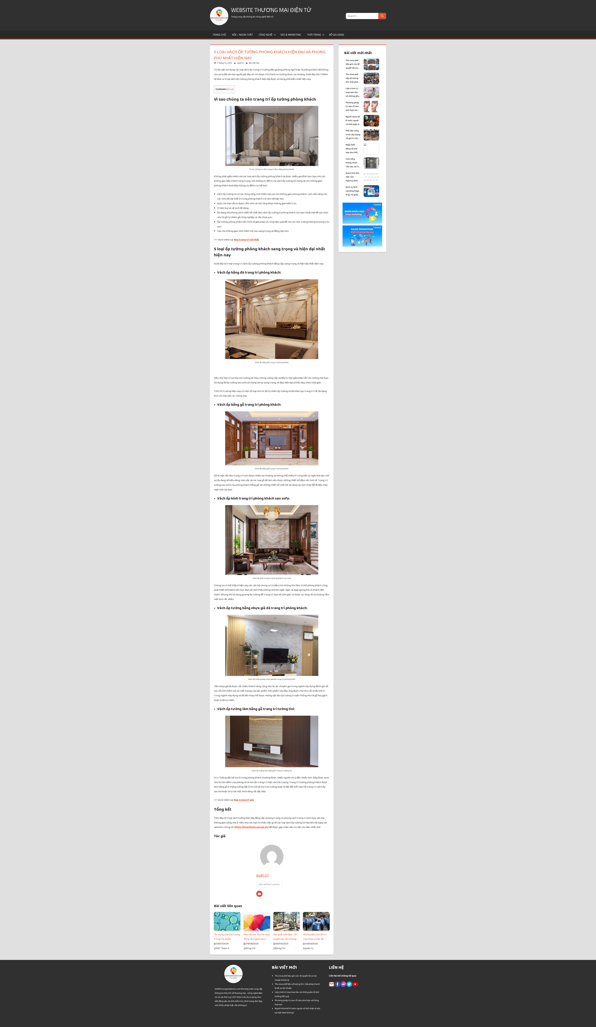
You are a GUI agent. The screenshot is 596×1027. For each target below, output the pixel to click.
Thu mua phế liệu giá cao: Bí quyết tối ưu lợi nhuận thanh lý (353, 64)
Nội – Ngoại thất (242, 34)
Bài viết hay (254, 63)
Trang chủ (219, 34)
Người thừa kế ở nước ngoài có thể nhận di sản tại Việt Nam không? (353, 120)
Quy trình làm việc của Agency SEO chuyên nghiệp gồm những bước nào (353, 177)
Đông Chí (250, 948)
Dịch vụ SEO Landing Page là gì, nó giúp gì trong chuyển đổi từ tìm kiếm (353, 191)
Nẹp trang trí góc (244, 800)
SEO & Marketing (290, 34)
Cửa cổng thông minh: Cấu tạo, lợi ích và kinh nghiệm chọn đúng (353, 163)
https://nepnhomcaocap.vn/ (252, 827)
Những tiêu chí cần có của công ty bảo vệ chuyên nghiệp (315, 939)
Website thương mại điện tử (271, 10)
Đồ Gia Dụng (336, 34)
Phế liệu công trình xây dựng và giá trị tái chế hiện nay (353, 134)
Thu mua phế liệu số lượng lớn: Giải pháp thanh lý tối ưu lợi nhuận (353, 78)
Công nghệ (265, 34)
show (230, 89)
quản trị (240, 63)
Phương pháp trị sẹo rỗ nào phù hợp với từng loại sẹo (352, 106)
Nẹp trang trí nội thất (246, 240)
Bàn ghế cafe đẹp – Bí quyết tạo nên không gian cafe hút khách (285, 939)
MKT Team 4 (222, 948)
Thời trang (314, 34)
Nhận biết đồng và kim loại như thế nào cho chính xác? (352, 149)
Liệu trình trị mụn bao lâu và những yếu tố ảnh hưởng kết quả (352, 92)
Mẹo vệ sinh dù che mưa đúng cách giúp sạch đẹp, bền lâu (257, 939)
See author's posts (269, 884)
